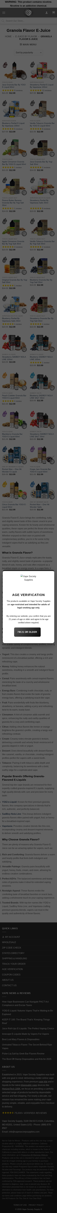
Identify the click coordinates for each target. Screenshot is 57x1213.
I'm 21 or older (27, 632)
